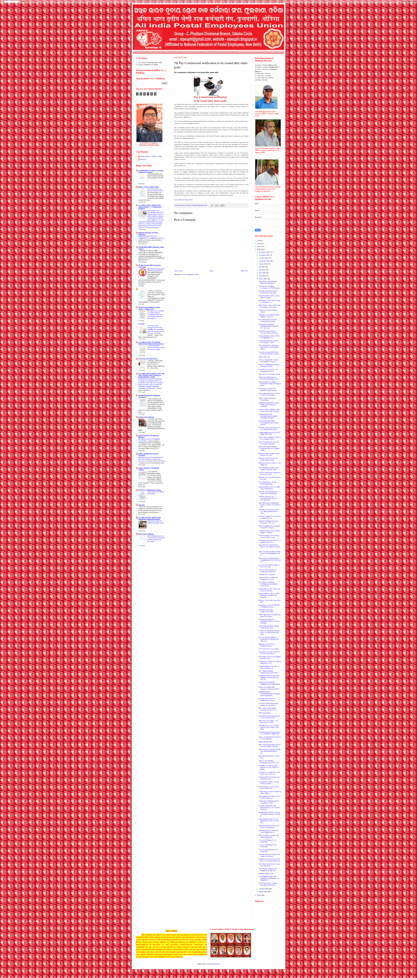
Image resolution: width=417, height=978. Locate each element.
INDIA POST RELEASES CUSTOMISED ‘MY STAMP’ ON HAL (269, 423)
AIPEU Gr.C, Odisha (174, 51)
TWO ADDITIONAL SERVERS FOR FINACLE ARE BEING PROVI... (269, 347)
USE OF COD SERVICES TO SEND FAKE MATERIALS (268, 492)
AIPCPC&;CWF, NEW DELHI (148, 359)
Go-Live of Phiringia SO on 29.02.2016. (267, 841)
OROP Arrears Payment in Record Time (267, 399)
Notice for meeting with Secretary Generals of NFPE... (269, 688)
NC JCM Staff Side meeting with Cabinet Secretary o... (269, 855)
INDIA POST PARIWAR (145, 534)
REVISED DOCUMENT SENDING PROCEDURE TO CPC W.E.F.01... (269, 326)
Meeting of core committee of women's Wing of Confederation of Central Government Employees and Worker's (155, 314)
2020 (259, 241)
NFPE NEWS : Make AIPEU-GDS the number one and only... (270, 306)
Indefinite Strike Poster (266, 873)
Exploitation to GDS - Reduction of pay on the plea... (269, 590)
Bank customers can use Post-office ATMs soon (269, 787)
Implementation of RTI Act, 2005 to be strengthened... (269, 488)
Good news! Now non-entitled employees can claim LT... (268, 704)
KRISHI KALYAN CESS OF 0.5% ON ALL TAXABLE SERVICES (269, 860)
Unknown (143, 159)
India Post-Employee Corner (217, 51)
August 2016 (263, 264)
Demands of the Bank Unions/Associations (266, 611)
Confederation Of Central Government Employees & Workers (150, 171)
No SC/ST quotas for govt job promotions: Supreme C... (269, 443)
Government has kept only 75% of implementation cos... (270, 541)
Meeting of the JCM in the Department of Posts (267, 699)
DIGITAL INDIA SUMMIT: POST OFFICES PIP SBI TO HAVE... (269, 410)
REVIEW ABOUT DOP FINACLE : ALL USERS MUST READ (270, 428)
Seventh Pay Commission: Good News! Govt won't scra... (269, 773)
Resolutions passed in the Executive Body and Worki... (268, 332)
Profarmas (232, 51)
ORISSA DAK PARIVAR (146, 417)
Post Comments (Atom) (191, 274)
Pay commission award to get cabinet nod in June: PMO (268, 468)
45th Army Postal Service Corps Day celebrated (269, 865)
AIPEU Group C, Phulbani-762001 (151, 156)
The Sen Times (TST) (186, 200)
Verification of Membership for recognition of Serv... (269, 802)
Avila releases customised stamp (269, 374)
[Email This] (215, 205)
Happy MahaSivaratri (265, 742)
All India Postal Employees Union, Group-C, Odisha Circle (149, 308)
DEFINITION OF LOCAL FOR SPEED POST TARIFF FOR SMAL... (268, 727)
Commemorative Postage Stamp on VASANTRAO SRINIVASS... (269, 733)
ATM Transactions (265, 713)
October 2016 (263, 258)
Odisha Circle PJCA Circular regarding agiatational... (268, 884)
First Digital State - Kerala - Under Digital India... (268, 483)
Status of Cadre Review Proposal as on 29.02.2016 (269, 738)
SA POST (141, 324)
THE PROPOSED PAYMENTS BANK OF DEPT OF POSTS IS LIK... (270, 505)
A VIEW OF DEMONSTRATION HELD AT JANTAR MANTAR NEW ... (269, 632)
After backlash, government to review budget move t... (269, 831)
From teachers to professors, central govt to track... (268, 578)
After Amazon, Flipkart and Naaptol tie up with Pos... (268, 869)
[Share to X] (219, 205)
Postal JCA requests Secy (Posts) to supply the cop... (270, 517)
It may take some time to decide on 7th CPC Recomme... (269, 394)
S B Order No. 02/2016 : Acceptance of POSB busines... (270, 287)
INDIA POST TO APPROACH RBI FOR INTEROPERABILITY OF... (270, 751)
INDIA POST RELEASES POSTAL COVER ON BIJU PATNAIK (270, 745)
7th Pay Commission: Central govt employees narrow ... (268, 361)
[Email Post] (211, 205)
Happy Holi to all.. (264, 357)
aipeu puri (141, 505)
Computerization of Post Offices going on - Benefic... (269, 531)
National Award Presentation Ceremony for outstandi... (268, 292)
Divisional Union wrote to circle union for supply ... (269, 296)
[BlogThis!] (217, 205)
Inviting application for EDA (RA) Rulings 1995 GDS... (269, 433)
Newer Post (178, 271)
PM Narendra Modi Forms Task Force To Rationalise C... (269, 826)
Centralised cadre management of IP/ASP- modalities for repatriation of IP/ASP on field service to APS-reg (156, 329)
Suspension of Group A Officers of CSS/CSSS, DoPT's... (269, 653)
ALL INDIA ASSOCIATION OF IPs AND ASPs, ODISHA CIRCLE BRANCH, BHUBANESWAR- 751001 (151, 375)
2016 (259, 249)
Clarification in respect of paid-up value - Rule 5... (270, 792)
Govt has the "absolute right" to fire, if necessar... (269, 566)
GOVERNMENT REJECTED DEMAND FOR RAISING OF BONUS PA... (269, 878)
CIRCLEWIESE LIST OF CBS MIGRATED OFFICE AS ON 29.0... (269, 821)
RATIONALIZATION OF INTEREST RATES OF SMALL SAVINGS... (269, 621)
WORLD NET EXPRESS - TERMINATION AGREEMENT (269, 683)
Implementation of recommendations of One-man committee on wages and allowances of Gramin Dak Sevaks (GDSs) (151, 459)
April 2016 (262, 276)
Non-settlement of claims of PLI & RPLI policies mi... (269, 797)
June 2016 (262, 270)
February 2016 (264, 889)
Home (212, 271)
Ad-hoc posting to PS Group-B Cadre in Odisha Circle (269, 536)
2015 (259, 895)
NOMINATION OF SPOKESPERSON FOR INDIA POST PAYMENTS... (269, 694)
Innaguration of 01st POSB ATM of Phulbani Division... (269, 606)
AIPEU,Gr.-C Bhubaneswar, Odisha (149, 490)
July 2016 (262, 267)
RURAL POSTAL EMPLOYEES (148, 187)
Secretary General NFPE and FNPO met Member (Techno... (269, 353)
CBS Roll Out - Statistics (267, 574)
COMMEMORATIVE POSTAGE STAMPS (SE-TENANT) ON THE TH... (269, 677)
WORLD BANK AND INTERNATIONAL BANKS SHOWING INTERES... (268, 416)
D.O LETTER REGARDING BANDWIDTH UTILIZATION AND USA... (269, 639)
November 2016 (264, 255)
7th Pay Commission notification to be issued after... (269, 473)
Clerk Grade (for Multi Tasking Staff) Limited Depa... (269, 627)
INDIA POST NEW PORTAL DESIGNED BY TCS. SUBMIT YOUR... (269, 448)
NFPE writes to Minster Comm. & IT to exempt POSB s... (270, 438)
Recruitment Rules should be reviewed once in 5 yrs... (268, 320)
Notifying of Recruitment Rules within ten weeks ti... (269, 316)
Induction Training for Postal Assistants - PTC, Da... (268, 522)
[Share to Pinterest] (224, 205)
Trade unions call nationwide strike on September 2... (268, 282)
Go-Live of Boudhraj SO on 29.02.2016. (267, 846)
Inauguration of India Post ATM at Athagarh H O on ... (270, 662)
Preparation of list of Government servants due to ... (270, 657)
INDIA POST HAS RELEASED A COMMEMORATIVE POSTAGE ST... (270, 560)
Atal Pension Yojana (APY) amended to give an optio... (268, 389)
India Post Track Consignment (194, 51)
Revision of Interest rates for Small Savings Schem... (268, 459)
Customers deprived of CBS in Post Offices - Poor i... (269, 341)
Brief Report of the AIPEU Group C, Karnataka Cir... (269, 301)
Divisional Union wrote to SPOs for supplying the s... (269, 337)
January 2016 (263, 891)
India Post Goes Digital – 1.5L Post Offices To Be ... (268, 721)
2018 (259, 243)
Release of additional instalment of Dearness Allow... (269, 365)
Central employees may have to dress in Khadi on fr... (269, 667)
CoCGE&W (138, 51)
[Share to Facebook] (222, 205)
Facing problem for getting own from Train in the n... (269, 778)
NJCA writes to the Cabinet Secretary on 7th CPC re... (268, 709)
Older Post (244, 271)
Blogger (217, 964)
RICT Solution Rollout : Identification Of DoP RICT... (269, 672)
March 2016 (263, 279)
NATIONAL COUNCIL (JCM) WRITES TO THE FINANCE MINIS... (268, 767)
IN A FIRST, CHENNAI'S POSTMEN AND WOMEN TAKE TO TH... (268, 584)
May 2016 (262, 273)
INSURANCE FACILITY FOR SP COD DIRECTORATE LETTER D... (269, 814)
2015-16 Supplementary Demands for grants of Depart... (269, 527)
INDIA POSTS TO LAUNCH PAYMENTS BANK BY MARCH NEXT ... (270, 384)
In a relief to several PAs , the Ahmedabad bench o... (268, 370)
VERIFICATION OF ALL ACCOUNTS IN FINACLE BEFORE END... (268, 498)
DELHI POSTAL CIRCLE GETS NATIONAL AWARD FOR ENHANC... (269, 595)
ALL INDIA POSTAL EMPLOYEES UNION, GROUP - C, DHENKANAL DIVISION (150, 207)
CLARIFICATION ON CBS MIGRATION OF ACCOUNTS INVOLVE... (269, 807)
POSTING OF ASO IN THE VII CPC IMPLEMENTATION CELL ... (269, 511)
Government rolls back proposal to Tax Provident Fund (269, 717)
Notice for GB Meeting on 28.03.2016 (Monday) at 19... (269, 378)
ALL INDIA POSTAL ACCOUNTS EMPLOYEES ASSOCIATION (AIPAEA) (151, 343)
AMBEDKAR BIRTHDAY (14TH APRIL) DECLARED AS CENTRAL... (269, 405)
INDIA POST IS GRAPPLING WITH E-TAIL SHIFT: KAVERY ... (269, 547)
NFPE (147, 51)
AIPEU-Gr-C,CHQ (158, 51)
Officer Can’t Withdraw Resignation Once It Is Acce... (269, 762)
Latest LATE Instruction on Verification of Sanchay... (268, 570)
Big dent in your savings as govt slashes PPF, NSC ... (269, 454)
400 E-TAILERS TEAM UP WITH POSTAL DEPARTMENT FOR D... (269, 553)
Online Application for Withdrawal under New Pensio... (269, 615)
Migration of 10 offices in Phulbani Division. (267, 645)
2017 (259, 246)
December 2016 (264, 252)
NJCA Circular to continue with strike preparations (269, 836)
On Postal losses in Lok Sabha (269, 649)
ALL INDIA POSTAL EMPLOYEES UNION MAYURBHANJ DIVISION (149, 518)
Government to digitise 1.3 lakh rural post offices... (269, 783)
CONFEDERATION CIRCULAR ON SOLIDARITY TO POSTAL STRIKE (156, 347)
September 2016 (264, 261)
